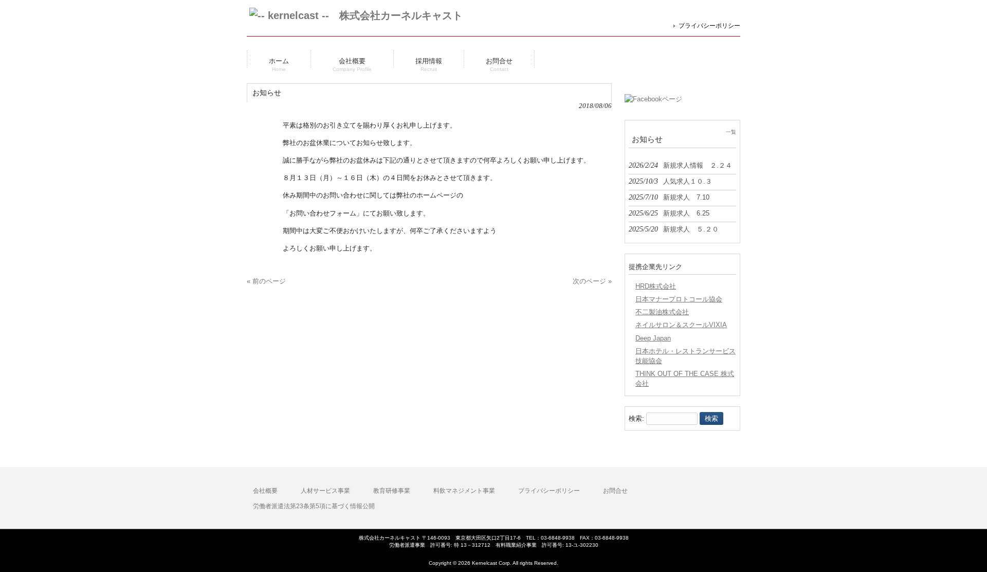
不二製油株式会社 (662, 312)
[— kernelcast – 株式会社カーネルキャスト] (356, 15)
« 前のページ (266, 281)
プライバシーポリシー (709, 26)
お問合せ (615, 490)
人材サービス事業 (325, 490)
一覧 (731, 132)
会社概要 (265, 490)
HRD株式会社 (655, 286)
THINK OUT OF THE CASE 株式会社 (684, 378)
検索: (636, 418)
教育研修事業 (391, 490)
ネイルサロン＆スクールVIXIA (681, 325)
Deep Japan (653, 338)
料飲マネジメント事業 (464, 490)
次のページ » (592, 281)
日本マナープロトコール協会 (678, 299)
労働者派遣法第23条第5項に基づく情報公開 (314, 506)
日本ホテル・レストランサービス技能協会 (685, 356)
